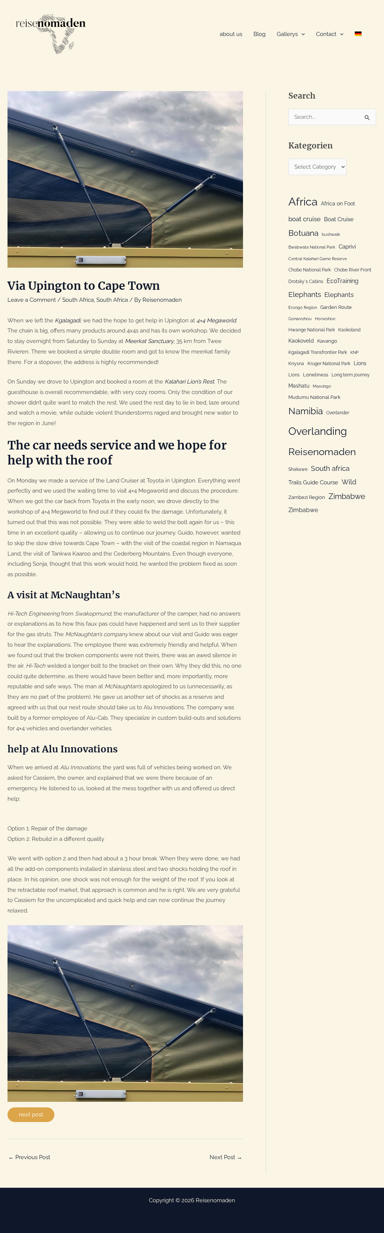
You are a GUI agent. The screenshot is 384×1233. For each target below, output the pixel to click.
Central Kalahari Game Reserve (317, 258)
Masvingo (322, 386)
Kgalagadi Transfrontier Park (317, 352)
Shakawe (298, 469)
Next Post (226, 1157)
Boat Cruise (339, 219)
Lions (360, 363)
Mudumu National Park (314, 397)
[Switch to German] (358, 34)
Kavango (327, 341)
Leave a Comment (32, 300)
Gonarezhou (300, 318)
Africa (303, 201)
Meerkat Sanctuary (149, 341)
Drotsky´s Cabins (305, 281)
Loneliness (315, 375)
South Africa (78, 300)
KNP (354, 352)
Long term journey (351, 375)
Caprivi (347, 246)
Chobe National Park (309, 270)
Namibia (305, 411)
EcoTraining (342, 281)
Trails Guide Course (313, 482)
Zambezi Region (306, 497)
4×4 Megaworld (216, 320)
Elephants (304, 294)
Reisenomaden (322, 451)
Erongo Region (302, 307)
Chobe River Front (352, 270)
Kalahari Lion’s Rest (189, 381)
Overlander (337, 412)
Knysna (296, 363)
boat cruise (304, 219)
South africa (330, 468)
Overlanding (317, 431)
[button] (301, 34)
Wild (349, 482)
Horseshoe (325, 318)
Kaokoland (349, 330)
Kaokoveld (301, 340)
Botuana (303, 233)
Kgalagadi (67, 320)
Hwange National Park (311, 330)
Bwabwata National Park (311, 247)
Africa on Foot (338, 203)
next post (31, 1114)
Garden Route (336, 307)
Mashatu (298, 385)
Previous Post (29, 1157)
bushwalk (331, 234)
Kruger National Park (329, 363)
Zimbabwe (346, 496)
